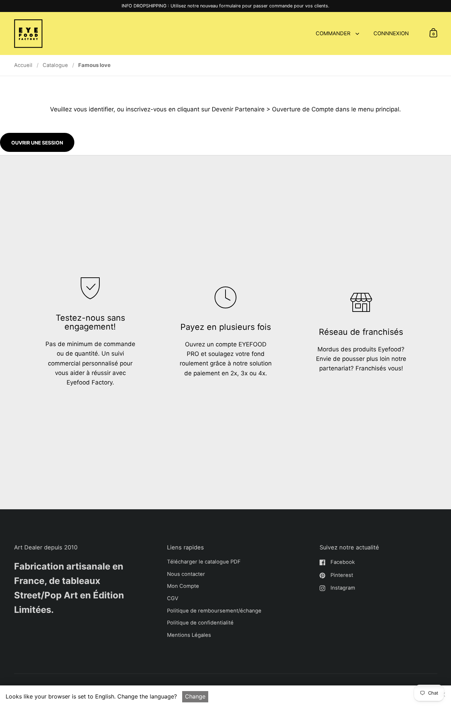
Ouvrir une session (37, 143)
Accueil (23, 65)
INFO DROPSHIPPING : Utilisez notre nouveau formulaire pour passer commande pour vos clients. (225, 6)
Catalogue (55, 65)
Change (195, 696)
